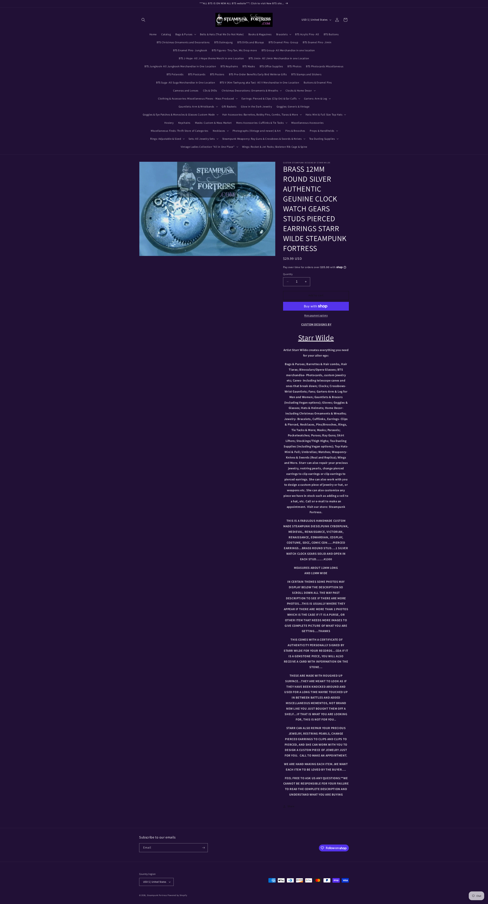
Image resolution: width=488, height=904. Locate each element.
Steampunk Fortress (157, 895)
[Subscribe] (203, 847)
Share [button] (291, 806)
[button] (143, 20)
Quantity (288, 274)
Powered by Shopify (177, 895)
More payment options (316, 315)
